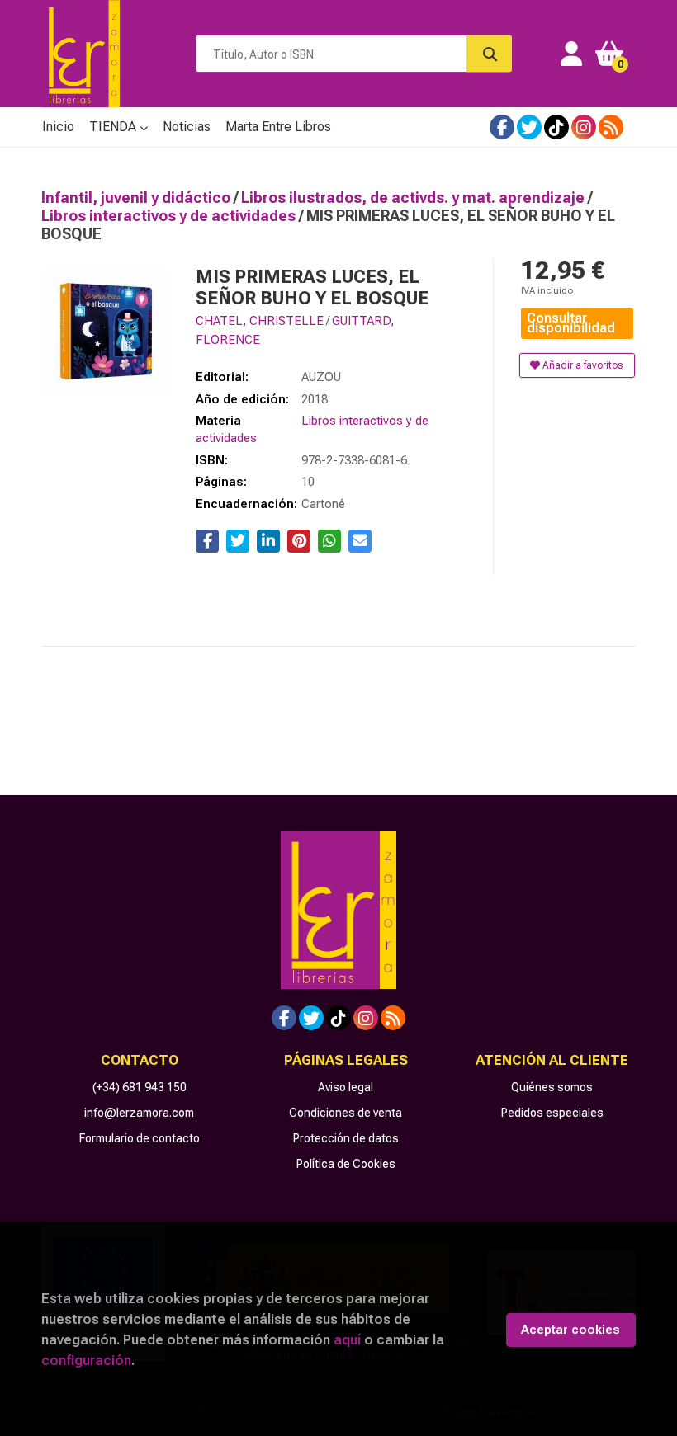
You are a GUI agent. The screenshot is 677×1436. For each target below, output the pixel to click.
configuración (86, 1360)
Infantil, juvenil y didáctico (137, 197)
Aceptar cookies (570, 1329)
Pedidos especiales (552, 1112)
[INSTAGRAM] (583, 127)
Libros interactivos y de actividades (170, 215)
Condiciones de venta (345, 1112)
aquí (347, 1339)
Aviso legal (345, 1087)
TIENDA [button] (114, 126)
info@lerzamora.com (139, 1112)
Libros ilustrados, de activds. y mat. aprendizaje (414, 197)
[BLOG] (611, 127)
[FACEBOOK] (502, 127)
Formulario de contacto (139, 1138)
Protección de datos (346, 1138)
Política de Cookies (345, 1163)
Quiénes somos (552, 1087)
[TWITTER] (529, 127)
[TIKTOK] (556, 127)
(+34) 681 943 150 (139, 1087)
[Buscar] (489, 54)
